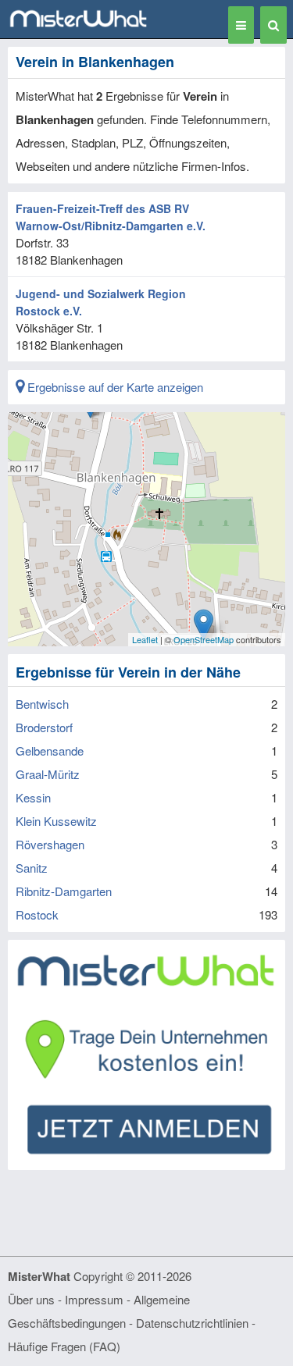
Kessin (33, 797)
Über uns (31, 1299)
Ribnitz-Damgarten (64, 891)
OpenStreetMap (203, 639)
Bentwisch (42, 703)
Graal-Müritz (48, 774)
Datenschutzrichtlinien (192, 1322)
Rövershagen (50, 844)
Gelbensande (50, 750)
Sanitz (32, 867)
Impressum (94, 1299)
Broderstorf (44, 727)
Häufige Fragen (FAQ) (64, 1346)
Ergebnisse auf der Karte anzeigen (113, 387)
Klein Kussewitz (56, 821)
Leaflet (145, 639)
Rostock (37, 914)
